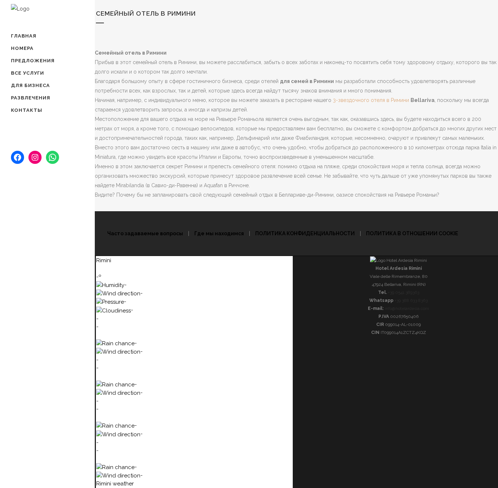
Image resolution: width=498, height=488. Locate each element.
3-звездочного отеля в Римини (372, 100)
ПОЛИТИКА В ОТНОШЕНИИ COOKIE (412, 233)
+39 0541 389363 (39, 219)
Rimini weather (115, 483)
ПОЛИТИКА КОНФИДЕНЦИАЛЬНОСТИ (305, 233)
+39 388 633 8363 (40, 208)
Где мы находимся (41, 184)
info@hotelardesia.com (47, 196)
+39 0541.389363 (403, 292)
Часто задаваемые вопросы (145, 233)
